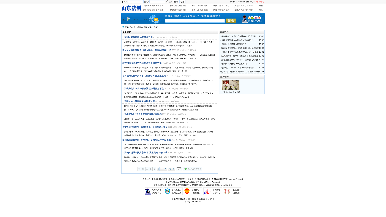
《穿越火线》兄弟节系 (231, 92)
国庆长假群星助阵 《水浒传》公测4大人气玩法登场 (146, 139)
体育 (172, 10)
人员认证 (198, 179)
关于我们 (146, 179)
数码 (251, 6)
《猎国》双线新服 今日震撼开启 (137, 37)
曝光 (197, 6)
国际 (153, 6)
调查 (202, 6)
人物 (197, 10)
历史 (193, 10)
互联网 (237, 6)
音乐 (161, 10)
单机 (219, 10)
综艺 (149, 10)
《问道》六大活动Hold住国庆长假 (138, 101)
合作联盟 (215, 179)
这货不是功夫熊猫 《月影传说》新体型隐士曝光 (144, 127)
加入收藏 (241, 2)
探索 (180, 10)
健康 (227, 10)
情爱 (251, 10)
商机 (261, 10)
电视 (157, 10)
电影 (153, 10)
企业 (206, 10)
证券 (215, 6)
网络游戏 (147, 27)
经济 (219, 6)
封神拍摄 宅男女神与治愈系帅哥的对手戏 (141, 63)
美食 (149, 6)
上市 (223, 6)
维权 (193, 6)
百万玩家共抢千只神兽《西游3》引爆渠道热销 (144, 75)
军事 (161, 6)
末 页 (171, 169)
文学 (176, 10)
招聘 (246, 10)
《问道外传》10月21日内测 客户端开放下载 (143, 88)
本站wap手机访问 (236, 179)
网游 (215, 10)
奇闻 (184, 10)
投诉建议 (206, 179)
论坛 (261, 6)
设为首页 (233, 2)
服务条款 (155, 179)
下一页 (163, 169)
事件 (184, 6)
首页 (145, 6)
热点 (202, 10)
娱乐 (145, 10)
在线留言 (181, 179)
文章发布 (172, 179)
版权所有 (224, 179)
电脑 (242, 6)
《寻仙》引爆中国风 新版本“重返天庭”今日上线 (144, 152)
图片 (172, 6)
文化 (180, 6)
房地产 (237, 10)
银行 (227, 6)
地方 (206, 6)
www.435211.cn (181, 182)
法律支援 (189, 179)
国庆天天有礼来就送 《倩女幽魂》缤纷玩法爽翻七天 (147, 50)
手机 (246, 6)
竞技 (223, 10)
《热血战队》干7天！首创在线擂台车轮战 (142, 114)
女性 (176, 6)
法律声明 (163, 179)
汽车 (242, 10)
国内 (157, 6)
